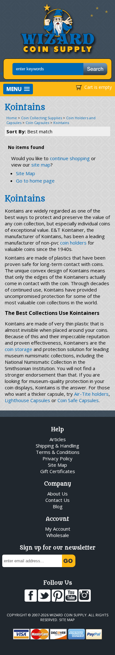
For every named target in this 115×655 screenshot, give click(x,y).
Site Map (25, 173)
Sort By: (29, 131)
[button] (18, 89)
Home (11, 117)
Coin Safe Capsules (78, 400)
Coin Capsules (37, 122)
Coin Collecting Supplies (41, 117)
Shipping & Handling (57, 445)
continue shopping (70, 158)
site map (40, 164)
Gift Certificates (57, 471)
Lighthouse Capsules (27, 400)
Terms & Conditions (58, 452)
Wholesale (57, 535)
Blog (58, 506)
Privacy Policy (57, 458)
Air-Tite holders (91, 394)
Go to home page (35, 180)
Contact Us (57, 500)
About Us (57, 493)
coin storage (18, 349)
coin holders (73, 242)
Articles (58, 439)
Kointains (61, 122)
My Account (57, 529)
